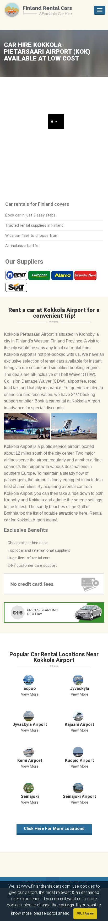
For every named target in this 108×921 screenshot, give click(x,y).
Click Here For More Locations (54, 828)
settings (66, 904)
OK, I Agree (85, 913)
